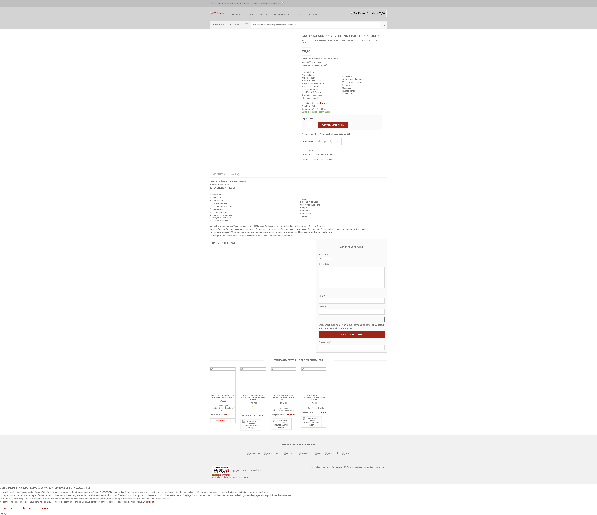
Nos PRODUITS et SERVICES (225, 25)
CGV (346, 467)
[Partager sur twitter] (324, 141)
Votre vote (324, 254)
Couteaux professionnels (256, 33)
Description (219, 174)
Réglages (45, 508)
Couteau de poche (320, 103)
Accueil (236, 14)
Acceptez (9, 508)
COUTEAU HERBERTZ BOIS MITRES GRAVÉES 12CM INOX (283, 397)
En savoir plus (149, 502)
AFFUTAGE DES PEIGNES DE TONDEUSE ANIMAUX (283, 30)
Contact (314, 14)
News (299, 14)
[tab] (219, 174)
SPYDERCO (230, 415)
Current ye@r (326, 342)
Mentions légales (357, 467)
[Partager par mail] (337, 141)
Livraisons (337, 467)
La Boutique (257, 14)
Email (322, 306)
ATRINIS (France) (241, 477)
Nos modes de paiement (320, 467)
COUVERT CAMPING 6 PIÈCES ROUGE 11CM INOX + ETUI (253, 397)
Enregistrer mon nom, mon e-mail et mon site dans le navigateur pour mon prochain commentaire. (351, 326)
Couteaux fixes (256, 29)
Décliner (27, 508)
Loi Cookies (372, 467)
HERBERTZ (261, 415)
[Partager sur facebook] (319, 141)
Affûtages (280, 14)
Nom (322, 296)
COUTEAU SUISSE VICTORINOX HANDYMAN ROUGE (313, 397)
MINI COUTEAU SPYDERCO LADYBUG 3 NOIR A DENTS (223, 396)
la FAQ (381, 467)
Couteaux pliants (317, 40)
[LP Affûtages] (217, 13)
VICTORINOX (326, 159)
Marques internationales (337, 40)
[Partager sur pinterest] (331, 141)
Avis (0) (235, 174)
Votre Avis (324, 264)
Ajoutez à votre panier (333, 125)
